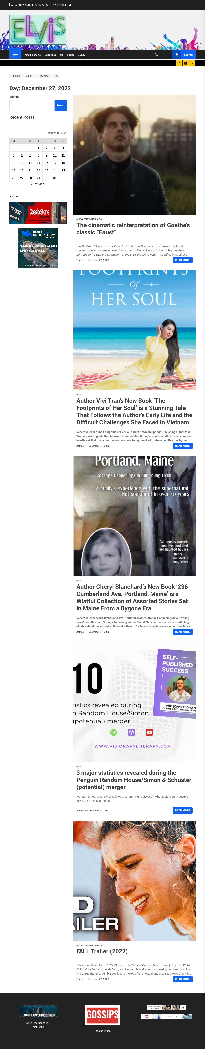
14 (30, 162)
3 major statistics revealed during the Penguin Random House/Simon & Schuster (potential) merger (133, 779)
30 (46, 178)
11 (63, 155)
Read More (182, 260)
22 (38, 170)
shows (79, 219)
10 (54, 155)
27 (21, 178)
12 (13, 162)
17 (54, 162)
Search (14, 97)
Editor (79, 260)
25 (63, 170)
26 (13, 178)
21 (30, 170)
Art (61, 55)
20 (21, 170)
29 (38, 178)
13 (21, 162)
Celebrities (50, 55)
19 (13, 170)
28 (30, 178)
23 (46, 170)
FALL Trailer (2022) (102, 951)
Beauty (81, 55)
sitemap (14, 196)
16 (46, 162)
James (80, 446)
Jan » (42, 184)
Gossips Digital (102, 1030)
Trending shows (32, 55)
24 (54, 170)
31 (54, 178)
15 (38, 162)
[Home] (15, 55)
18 (63, 162)
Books (70, 55)
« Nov (34, 184)
